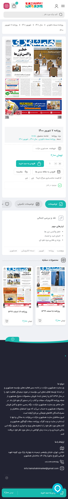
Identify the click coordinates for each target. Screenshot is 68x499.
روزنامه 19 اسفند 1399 (17, 311)
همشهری (13, 250)
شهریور (41, 250)
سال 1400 (39, 25)
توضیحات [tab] (53, 204)
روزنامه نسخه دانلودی (55, 25)
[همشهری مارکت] (34, 5)
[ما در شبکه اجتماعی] (6, 6)
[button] (39, 320)
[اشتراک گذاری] (18, 113)
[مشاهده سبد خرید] (14, 6)
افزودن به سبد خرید (27, 163)
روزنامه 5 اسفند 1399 (50, 311)
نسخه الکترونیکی (27, 250)
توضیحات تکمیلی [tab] (26, 204)
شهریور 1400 (26, 25)
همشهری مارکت (42, 148)
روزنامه (54, 136)
